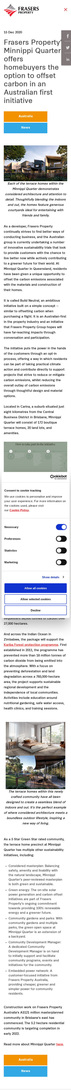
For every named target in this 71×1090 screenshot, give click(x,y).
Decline (36, 610)
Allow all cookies (35, 588)
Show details (50, 577)
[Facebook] (68, 36)
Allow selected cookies (35, 599)
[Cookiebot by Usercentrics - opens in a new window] (50, 477)
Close (65, 11)
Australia (26, 116)
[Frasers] (21, 10)
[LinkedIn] (68, 59)
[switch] (61, 539)
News (25, 127)
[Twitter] (68, 48)
